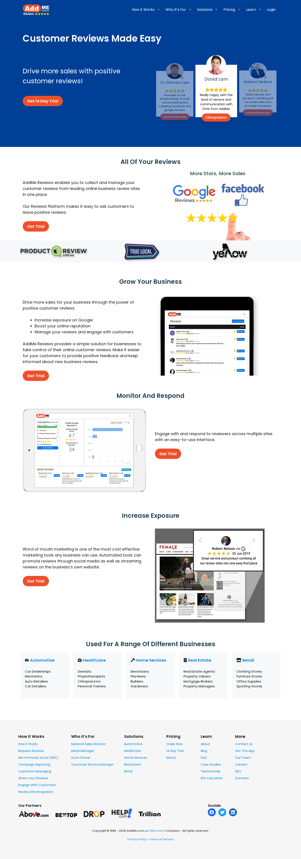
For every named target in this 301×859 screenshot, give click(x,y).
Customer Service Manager (92, 764)
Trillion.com (156, 831)
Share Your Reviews (33, 778)
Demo (171, 757)
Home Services (151, 660)
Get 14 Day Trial (42, 101)
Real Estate (199, 660)
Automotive (42, 660)
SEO (238, 771)
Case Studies (211, 764)
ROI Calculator (212, 778)
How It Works (28, 744)
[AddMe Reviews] (36, 9)
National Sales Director (88, 744)
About (205, 744)
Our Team (243, 757)
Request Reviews (31, 751)
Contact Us (244, 744)
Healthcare (94, 660)
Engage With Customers (37, 785)
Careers (241, 764)
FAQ (204, 757)
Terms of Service (162, 839)
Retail (248, 660)
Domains (242, 778)
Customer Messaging (34, 771)
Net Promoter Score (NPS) (38, 757)
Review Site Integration (35, 792)
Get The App (245, 751)
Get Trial (36, 226)
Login (271, 9)
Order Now (174, 744)
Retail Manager (82, 751)
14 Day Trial (175, 751)
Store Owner (80, 757)
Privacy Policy (137, 839)
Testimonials (210, 771)
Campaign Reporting (34, 764)
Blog (204, 751)
